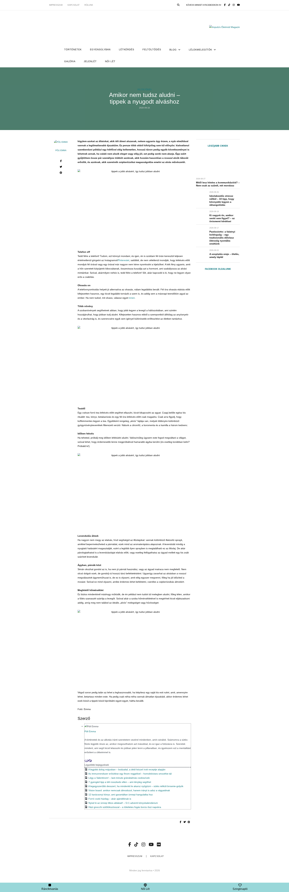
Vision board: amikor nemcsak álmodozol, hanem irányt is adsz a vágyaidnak (129, 790)
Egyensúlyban (100, 49)
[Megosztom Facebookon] (61, 161)
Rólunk (88, 5)
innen (132, 297)
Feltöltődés (151, 49)
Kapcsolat (73, 5)
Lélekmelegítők (200, 49)
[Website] (90, 760)
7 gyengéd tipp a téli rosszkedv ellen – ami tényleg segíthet (119, 782)
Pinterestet (123, 260)
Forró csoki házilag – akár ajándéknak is (109, 798)
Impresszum (56, 5)
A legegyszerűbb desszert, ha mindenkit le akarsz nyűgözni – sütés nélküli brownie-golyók (135, 786)
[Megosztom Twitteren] (61, 167)
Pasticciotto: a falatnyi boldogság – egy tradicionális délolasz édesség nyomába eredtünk (222, 237)
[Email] (86, 760)
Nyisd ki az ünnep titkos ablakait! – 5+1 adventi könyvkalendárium (123, 803)
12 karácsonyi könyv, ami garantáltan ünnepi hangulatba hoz (120, 794)
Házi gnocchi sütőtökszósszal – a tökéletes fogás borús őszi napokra (125, 807)
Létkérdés (126, 49)
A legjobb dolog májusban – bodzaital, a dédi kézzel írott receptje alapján (126, 769)
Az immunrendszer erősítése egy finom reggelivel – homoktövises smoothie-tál (130, 773)
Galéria (69, 61)
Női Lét (110, 61)
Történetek (73, 49)
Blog (173, 49)
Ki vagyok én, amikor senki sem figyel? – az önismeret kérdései (222, 218)
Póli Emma (60, 150)
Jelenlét (90, 61)
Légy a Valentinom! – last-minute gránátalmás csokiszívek (119, 778)
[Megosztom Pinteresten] (61, 173)
